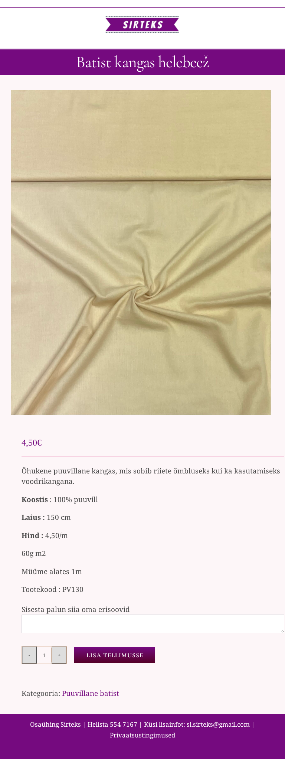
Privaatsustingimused (142, 735)
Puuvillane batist (90, 693)
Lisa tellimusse (114, 655)
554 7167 (123, 724)
